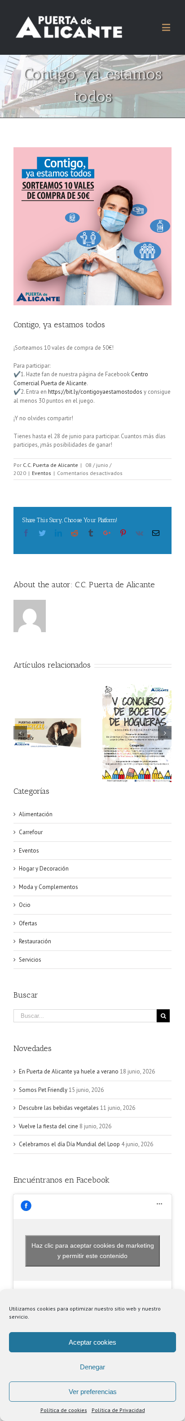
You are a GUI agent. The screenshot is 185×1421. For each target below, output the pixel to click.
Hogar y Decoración (44, 868)
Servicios (30, 959)
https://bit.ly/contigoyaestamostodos (95, 392)
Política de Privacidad (118, 1410)
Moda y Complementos (48, 887)
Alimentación (36, 814)
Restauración (35, 941)
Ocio (25, 905)
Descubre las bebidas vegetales (59, 1108)
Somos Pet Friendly (43, 1090)
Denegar (92, 1367)
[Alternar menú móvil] (167, 27)
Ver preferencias (93, 1391)
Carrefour (31, 832)
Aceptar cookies (92, 1342)
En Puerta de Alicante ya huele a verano (69, 1071)
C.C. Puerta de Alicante (50, 465)
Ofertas (28, 923)
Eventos (41, 473)
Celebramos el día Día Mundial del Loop (69, 1144)
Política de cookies (63, 1410)
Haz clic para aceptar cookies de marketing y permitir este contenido (92, 1250)
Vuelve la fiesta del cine (48, 1126)
